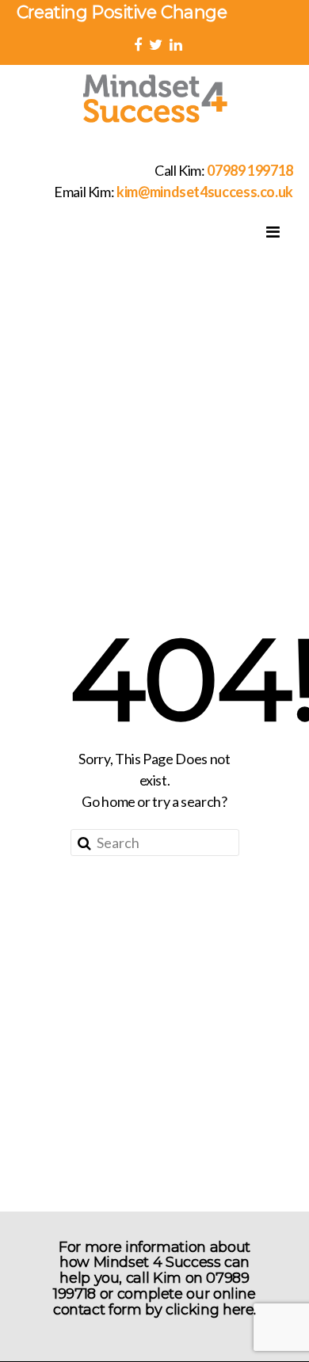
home (118, 801)
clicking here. (211, 1309)
